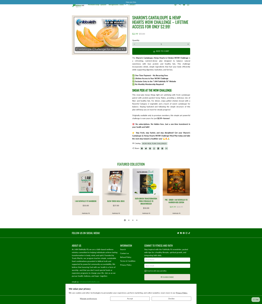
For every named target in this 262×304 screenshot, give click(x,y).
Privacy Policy (125, 265)
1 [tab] (125, 220)
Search (123, 249)
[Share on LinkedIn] (158, 148)
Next (188, 192)
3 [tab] (133, 220)
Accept (130, 298)
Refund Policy (125, 257)
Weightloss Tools (117, 4)
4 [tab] (137, 220)
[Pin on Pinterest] (150, 148)
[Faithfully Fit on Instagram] (186, 233)
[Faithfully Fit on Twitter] (178, 233)
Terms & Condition (127, 261)
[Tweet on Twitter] (145, 148)
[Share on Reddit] (162, 148)
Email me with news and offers (157, 271)
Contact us (124, 253)
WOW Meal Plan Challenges (154, 143)
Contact (131, 4)
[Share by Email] (166, 148)
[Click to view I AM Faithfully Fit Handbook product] (85, 182)
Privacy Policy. (181, 293)
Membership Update (97, 4)
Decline (171, 298)
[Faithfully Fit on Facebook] (181, 233)
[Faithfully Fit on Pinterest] (184, 233)
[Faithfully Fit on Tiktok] (189, 233)
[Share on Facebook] (141, 148)
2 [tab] (129, 220)
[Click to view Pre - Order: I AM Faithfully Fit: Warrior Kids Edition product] (176, 182)
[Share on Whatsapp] (154, 148)
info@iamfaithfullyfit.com (89, 282)
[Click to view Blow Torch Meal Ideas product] (115, 182)
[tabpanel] (85, 191)
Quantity (135, 40)
